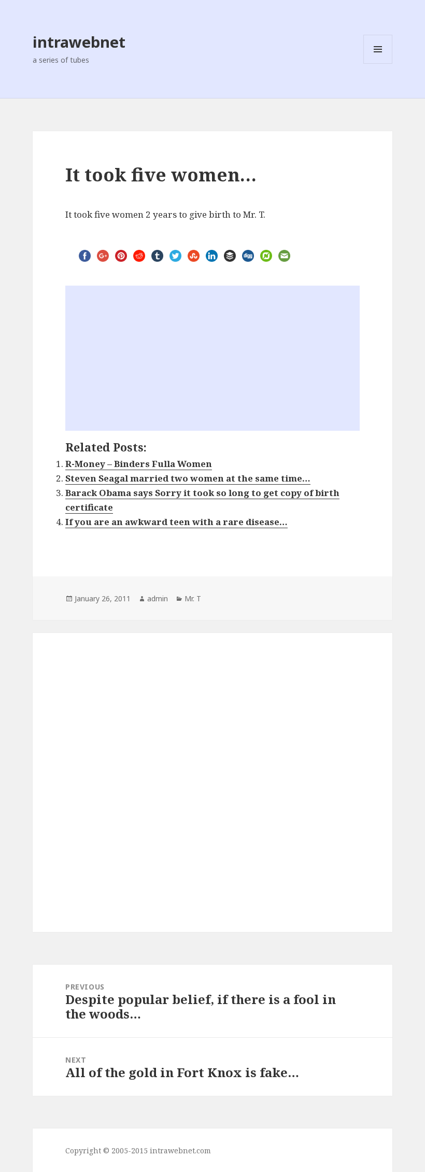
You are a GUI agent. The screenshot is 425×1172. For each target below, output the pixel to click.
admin (157, 598)
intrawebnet (79, 42)
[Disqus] (212, 775)
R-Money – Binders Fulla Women (138, 464)
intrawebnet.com (180, 1150)
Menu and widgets (378, 63)
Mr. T (193, 598)
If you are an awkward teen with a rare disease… (176, 522)
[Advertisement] (212, 358)
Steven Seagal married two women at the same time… (187, 478)
